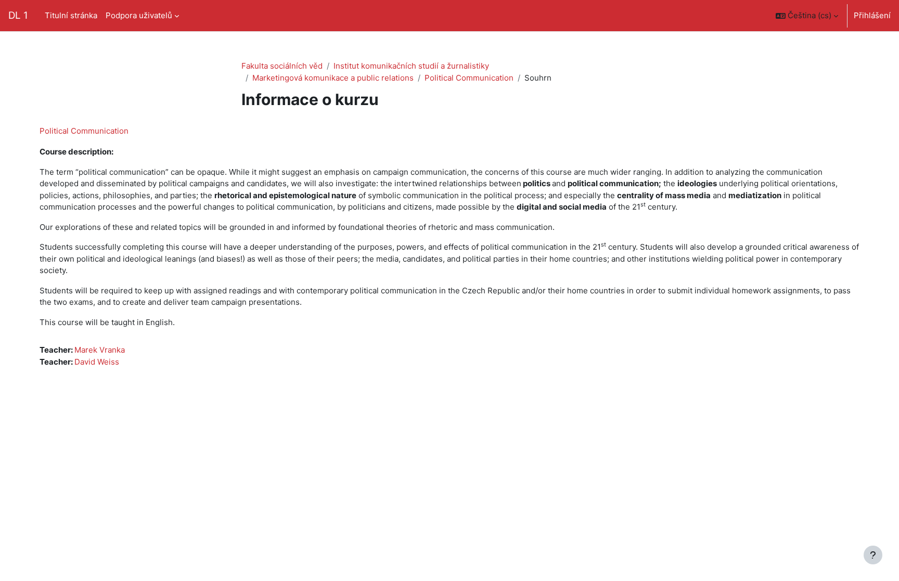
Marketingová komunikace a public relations (333, 78)
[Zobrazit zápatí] (873, 555)
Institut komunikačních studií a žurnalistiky (411, 66)
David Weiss (96, 362)
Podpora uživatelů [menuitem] (139, 15)
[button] (807, 15)
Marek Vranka (99, 350)
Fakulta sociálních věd (282, 66)
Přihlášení (872, 15)
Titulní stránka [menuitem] (71, 15)
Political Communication (469, 78)
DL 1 (18, 15)
